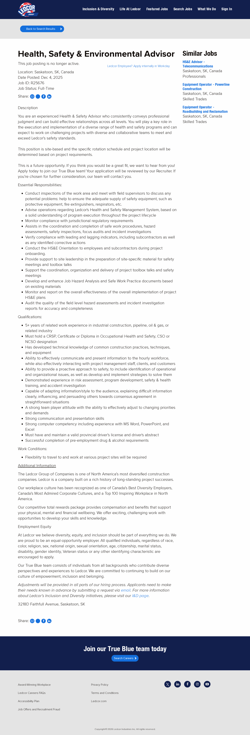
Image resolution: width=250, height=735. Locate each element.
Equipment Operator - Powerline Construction (206, 86)
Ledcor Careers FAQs (32, 693)
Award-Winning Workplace (34, 685)
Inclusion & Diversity (98, 9)
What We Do (207, 9)
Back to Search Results (40, 29)
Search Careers (123, 658)
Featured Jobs (157, 9)
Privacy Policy (99, 685)
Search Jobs (182, 9)
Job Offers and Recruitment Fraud (39, 709)
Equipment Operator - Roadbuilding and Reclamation (205, 109)
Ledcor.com (99, 701)
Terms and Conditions (105, 693)
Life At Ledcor (130, 9)
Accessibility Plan (28, 701)
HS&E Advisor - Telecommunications (198, 63)
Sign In (226, 9)
